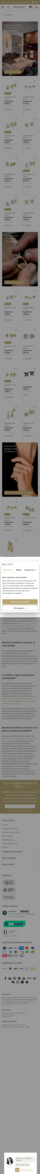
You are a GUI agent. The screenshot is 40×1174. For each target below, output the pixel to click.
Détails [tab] (18, 570)
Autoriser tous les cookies (20, 602)
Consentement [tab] (7, 570)
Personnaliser (19, 608)
